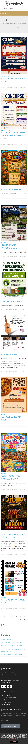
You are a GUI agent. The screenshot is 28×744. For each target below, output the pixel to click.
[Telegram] (11, 686)
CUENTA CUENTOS (11, 190)
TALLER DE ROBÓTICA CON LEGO (11, 646)
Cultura (3, 76)
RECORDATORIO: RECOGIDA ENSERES (13, 643)
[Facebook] (2, 686)
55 (20, 619)
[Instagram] (8, 686)
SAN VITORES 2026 (7, 639)
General (9, 76)
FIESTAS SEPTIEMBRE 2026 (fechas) (12, 654)
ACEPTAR (14, 741)
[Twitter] (5, 686)
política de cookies (13, 738)
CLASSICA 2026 (9, 355)
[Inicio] (8, 27)
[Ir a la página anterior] (4, 616)
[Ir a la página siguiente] (24, 619)
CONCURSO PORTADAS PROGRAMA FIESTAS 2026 (13, 136)
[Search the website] (14, 8)
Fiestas (3, 130)
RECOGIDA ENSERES (12, 302)
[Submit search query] (23, 8)
